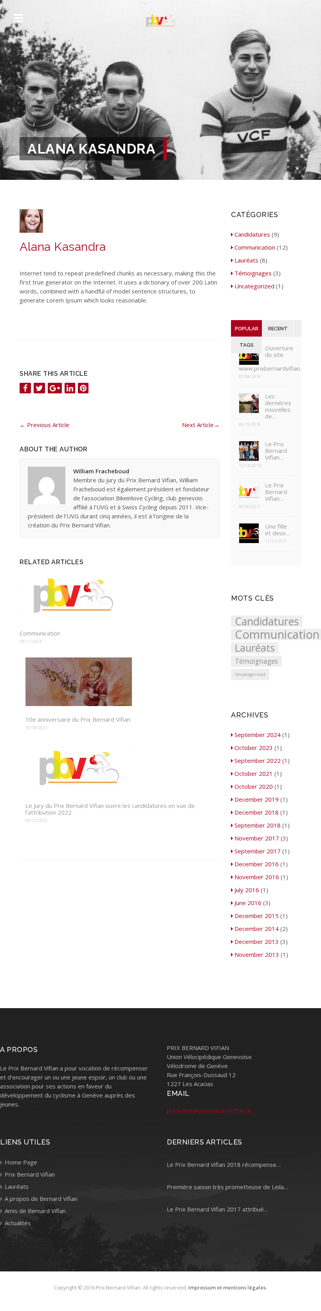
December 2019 (256, 799)
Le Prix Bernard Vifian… (276, 451)
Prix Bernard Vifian (29, 1174)
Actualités (17, 1223)
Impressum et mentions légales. (227, 1287)
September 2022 (257, 760)
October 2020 (253, 786)
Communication (40, 633)
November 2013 (256, 954)
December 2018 (256, 812)
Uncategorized (254, 286)
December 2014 (256, 929)
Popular (246, 328)
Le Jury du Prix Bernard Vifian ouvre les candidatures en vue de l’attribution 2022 (110, 809)
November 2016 (256, 877)
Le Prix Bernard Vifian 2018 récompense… (224, 1164)
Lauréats (246, 260)
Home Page (20, 1162)
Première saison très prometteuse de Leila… (227, 1187)
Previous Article (44, 425)
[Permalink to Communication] (117, 596)
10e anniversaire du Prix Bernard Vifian (77, 719)
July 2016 (246, 890)
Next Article (201, 425)
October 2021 (253, 773)
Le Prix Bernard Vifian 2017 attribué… (217, 1209)
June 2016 (247, 903)
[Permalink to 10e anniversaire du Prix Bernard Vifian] (119, 682)
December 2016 (256, 864)
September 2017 (257, 851)
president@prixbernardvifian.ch (209, 1110)
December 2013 (256, 941)
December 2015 (256, 916)
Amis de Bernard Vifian (34, 1211)
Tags (247, 345)
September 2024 (257, 735)
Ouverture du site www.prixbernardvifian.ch (266, 358)
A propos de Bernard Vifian (40, 1198)
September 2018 (257, 825)
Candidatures (252, 234)
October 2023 (253, 747)
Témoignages (253, 273)
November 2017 (256, 838)
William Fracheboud (101, 471)
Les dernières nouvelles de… (278, 406)
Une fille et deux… (277, 529)
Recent (278, 328)
